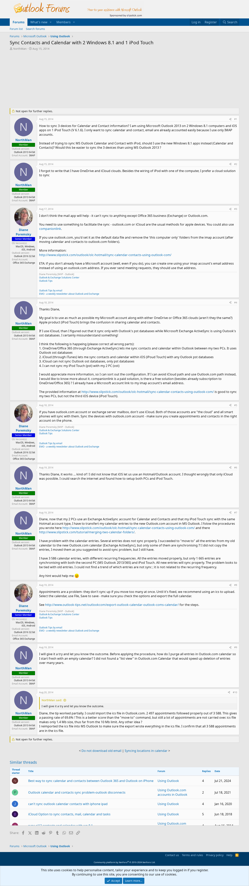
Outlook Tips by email (50, 290)
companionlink (50, 229)
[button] (50, 22)
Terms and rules (192, 855)
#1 (235, 119)
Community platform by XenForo (124, 862)
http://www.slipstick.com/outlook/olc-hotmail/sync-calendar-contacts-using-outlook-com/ (105, 255)
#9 (235, 647)
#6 (235, 467)
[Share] (230, 119)
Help (229, 855)
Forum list (16, 29)
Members (63, 22)
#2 (235, 164)
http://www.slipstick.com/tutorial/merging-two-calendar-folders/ (87, 532)
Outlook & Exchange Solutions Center (59, 277)
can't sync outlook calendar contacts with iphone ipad (68, 804)
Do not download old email (101, 751)
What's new (38, 22)
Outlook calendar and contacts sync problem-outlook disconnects (76, 792)
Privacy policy (215, 855)
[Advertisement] (104, 79)
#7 (235, 512)
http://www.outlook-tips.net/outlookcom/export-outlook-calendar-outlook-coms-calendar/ (112, 605)
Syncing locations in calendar (146, 751)
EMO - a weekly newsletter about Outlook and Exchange (69, 293)
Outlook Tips (46, 280)
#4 (235, 302)
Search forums (35, 29)
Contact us (172, 855)
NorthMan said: (52, 700)
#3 (235, 209)
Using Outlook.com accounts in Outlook (172, 792)
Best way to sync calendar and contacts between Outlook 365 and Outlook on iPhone (90, 781)
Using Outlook (168, 781)
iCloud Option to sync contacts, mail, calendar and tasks (69, 814)
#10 (235, 692)
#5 (235, 405)
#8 (235, 585)
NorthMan (20, 48)
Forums (19, 22)
